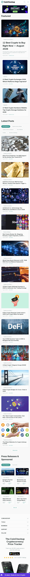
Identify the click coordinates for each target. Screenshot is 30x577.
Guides (4, 132)
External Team (9, 483)
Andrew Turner (11, 55)
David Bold (11, 185)
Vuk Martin (11, 342)
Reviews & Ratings (13, 132)
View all (15, 507)
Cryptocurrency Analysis (8, 129)
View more (15, 450)
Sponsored (14, 464)
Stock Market (20, 129)
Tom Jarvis (11, 419)
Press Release (6, 464)
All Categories (6, 126)
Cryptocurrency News (17, 126)
